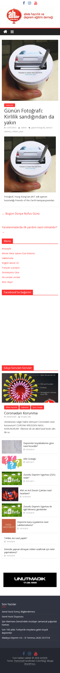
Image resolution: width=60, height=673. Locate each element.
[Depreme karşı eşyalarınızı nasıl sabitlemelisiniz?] (9, 520)
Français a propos (11, 267)
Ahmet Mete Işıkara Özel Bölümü (18, 253)
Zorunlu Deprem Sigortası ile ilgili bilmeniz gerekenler (37, 508)
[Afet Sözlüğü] (12, 457)
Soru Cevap (37, 407)
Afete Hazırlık (11, 407)
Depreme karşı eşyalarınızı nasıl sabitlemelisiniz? (32, 524)
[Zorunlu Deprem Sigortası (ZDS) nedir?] (12, 473)
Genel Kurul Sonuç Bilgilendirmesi (18, 611)
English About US (10, 262)
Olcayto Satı (25, 416)
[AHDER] (5, 31)
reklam (15, 131)
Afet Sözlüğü (29, 458)
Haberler (10, 105)
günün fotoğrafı (38, 127)
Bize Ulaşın (7, 281)
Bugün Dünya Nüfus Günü (21, 213)
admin (24, 127)
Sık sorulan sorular (11, 277)
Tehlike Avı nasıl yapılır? (15, 538)
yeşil (21, 131)
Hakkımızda (7, 258)
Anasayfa (6, 248)
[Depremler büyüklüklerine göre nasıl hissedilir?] (12, 441)
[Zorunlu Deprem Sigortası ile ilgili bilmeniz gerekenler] (12, 505)
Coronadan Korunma (21, 413)
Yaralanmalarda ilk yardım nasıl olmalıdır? (29, 229)
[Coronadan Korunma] (30, 374)
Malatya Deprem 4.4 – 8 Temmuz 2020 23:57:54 (26, 637)
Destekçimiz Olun (10, 272)
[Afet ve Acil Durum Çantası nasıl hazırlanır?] (10, 488)
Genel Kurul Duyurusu (12, 616)
